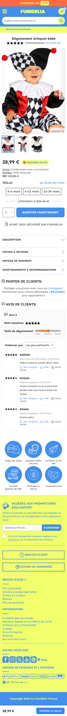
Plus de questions (13, 602)
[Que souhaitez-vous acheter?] (4, 11)
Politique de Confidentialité (19, 625)
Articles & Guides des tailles (19, 592)
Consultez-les (53, 42)
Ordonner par (14, 345)
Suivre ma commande (36, 566)
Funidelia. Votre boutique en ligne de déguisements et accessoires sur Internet (33, 11)
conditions (13, 539)
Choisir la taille (50, 710)
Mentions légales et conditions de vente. (27, 621)
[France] (5, 659)
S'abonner (51, 527)
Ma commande (11, 588)
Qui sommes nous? (14, 639)
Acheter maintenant (40, 212)
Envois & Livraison (14, 595)
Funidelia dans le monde (17, 618)
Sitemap (7, 635)
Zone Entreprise (12, 632)
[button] (61, 94)
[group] (8, 144)
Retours (7, 599)
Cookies (7, 628)
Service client (36, 554)
